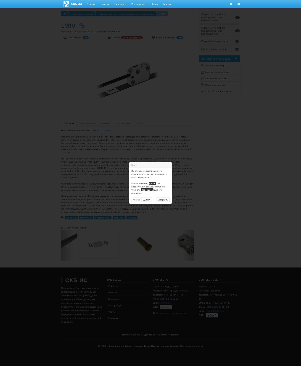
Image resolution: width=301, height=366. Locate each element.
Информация (138, 3)
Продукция (119, 3)
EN (238, 3)
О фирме (91, 3)
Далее (146, 199)
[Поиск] (231, 4)
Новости (105, 3)
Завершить (163, 199)
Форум (154, 3)
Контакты (167, 3)
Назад (137, 199)
